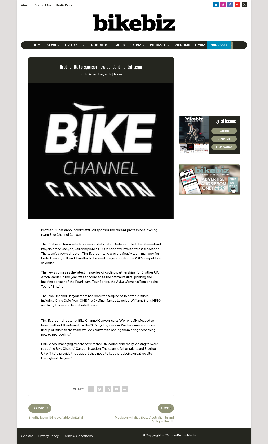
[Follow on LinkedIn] (216, 4)
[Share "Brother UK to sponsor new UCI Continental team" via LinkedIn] (108, 389)
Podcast (158, 45)
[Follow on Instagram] (223, 4)
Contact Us (42, 5)
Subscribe (224, 147)
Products (98, 45)
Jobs (120, 45)
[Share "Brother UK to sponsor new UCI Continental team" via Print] (125, 389)
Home (37, 45)
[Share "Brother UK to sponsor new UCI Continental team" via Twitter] (99, 389)
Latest (224, 131)
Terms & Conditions (78, 436)
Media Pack (63, 5)
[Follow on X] (244, 4)
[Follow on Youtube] (237, 4)
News (51, 45)
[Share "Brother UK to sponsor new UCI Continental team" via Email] (116, 389)
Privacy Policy (48, 436)
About (25, 5)
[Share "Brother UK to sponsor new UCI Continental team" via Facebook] (91, 389)
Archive (224, 139)
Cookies (27, 436)
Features (73, 45)
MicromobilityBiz (189, 45)
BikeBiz (135, 45)
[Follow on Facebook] (230, 4)
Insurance (219, 45)
